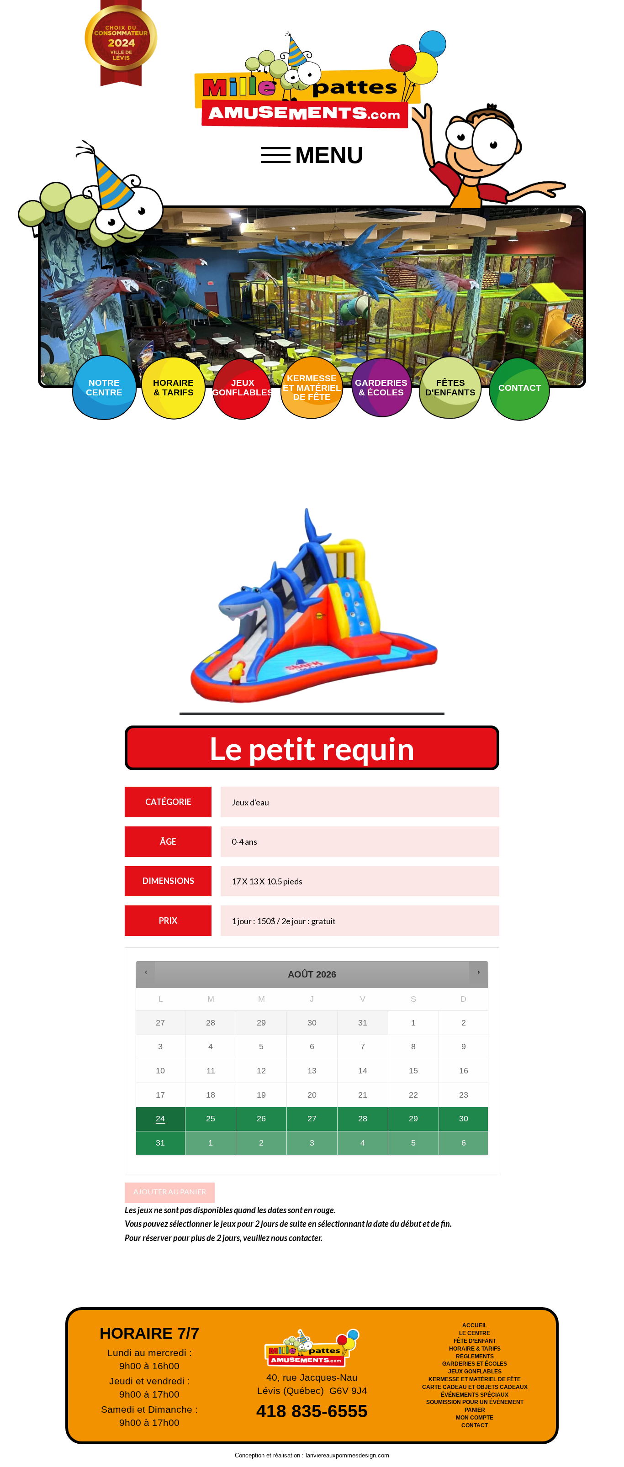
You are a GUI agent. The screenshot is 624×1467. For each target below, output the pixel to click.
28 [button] (354, 1122)
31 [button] (151, 1146)
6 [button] (459, 1146)
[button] (312, 155)
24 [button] (151, 1122)
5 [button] (408, 1146)
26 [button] (254, 1122)
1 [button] (206, 1146)
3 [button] (307, 1146)
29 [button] (403, 1122)
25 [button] (201, 1122)
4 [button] (357, 1146)
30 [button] (458, 1122)
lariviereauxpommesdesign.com (347, 1455)
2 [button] (257, 1146)
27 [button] (302, 1122)
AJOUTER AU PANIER (169, 1191)
